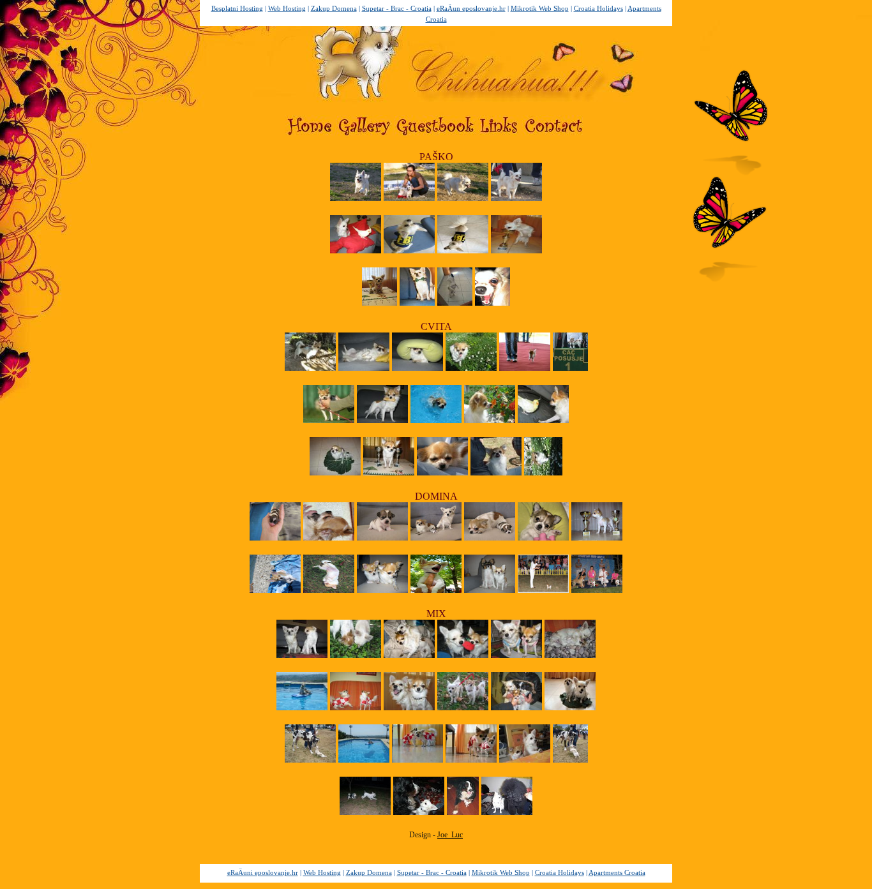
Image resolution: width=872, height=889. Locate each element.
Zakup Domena (334, 8)
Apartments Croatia (617, 872)
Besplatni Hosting (237, 8)
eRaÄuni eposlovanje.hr (262, 872)
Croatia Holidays (598, 8)
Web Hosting (287, 8)
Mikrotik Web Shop (540, 8)
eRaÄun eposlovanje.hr (471, 8)
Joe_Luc (450, 834)
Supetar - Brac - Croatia (397, 8)
